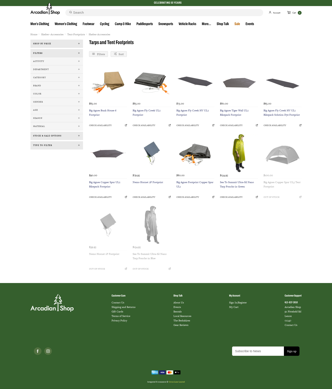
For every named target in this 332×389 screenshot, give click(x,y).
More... (206, 24)
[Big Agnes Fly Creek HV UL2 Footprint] (195, 81)
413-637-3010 (291, 302)
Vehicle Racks (187, 24)
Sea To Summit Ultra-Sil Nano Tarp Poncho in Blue (150, 256)
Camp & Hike (123, 24)
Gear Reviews (180, 325)
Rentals (177, 311)
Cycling (104, 24)
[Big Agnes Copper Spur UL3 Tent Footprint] (283, 153)
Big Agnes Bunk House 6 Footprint (102, 113)
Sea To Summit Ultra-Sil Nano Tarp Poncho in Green (237, 184)
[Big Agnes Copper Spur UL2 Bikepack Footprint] (108, 153)
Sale (237, 24)
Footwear (88, 24)
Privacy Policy (119, 320)
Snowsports (165, 24)
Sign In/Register (238, 302)
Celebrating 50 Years (168, 2)
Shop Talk (223, 24)
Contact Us (118, 302)
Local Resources (182, 316)
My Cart (233, 307)
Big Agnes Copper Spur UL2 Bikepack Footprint (104, 184)
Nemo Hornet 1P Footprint (104, 254)
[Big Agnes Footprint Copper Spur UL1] (195, 153)
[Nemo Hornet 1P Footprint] (108, 225)
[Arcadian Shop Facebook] (38, 351)
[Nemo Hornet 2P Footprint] (152, 153)
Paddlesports (144, 24)
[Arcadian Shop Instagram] (48, 351)
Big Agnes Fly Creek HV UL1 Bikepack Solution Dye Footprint (282, 113)
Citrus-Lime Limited (177, 382)
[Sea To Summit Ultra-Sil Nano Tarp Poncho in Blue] (152, 225)
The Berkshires (181, 320)
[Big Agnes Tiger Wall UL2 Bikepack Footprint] (239, 81)
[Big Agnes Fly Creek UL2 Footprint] (152, 81)
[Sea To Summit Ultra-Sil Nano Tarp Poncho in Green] (239, 153)
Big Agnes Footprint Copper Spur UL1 (194, 184)
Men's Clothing (39, 24)
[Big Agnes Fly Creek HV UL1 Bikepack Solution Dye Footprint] (283, 81)
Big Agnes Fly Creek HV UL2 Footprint (192, 113)
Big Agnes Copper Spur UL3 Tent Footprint (282, 184)
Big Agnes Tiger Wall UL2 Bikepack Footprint (234, 113)
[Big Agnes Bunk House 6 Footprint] (108, 81)
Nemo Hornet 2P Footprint (148, 182)
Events (250, 24)
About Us (178, 302)
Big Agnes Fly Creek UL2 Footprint (146, 113)
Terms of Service (121, 316)
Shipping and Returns (123, 307)
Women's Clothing (66, 24)
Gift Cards (117, 311)
